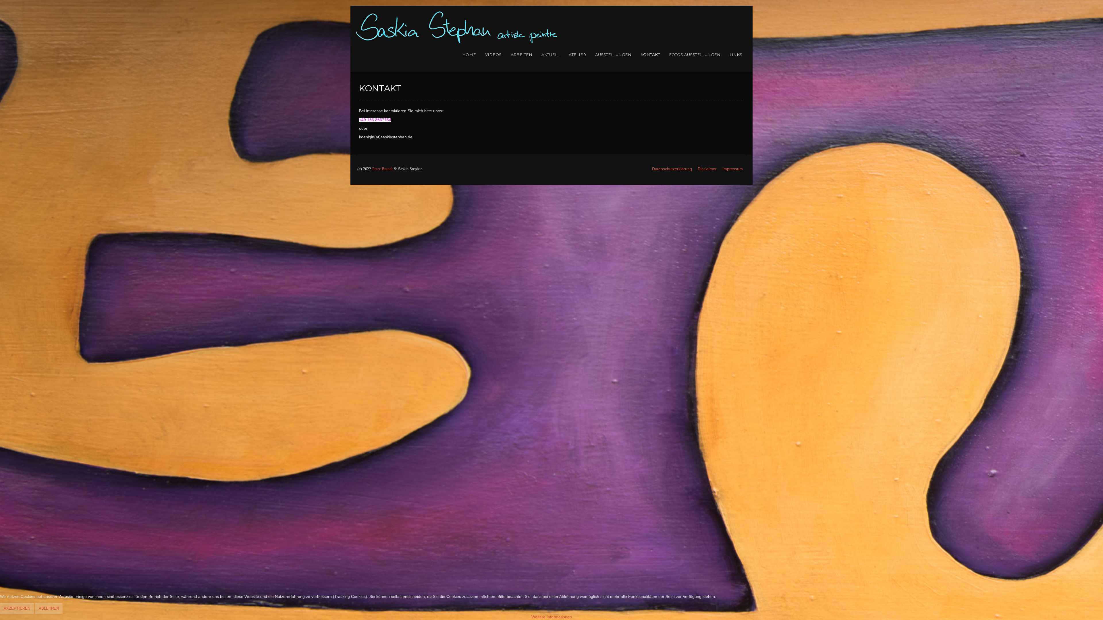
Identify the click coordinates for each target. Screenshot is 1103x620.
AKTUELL (550, 54)
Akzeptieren (17, 608)
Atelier (577, 54)
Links (736, 54)
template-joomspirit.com (1101, 163)
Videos (493, 54)
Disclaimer (707, 169)
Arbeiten (521, 54)
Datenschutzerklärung (672, 169)
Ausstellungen (613, 54)
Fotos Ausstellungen (694, 54)
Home (469, 54)
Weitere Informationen (551, 617)
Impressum (732, 169)
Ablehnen (49, 608)
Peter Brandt (382, 169)
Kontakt (650, 54)
